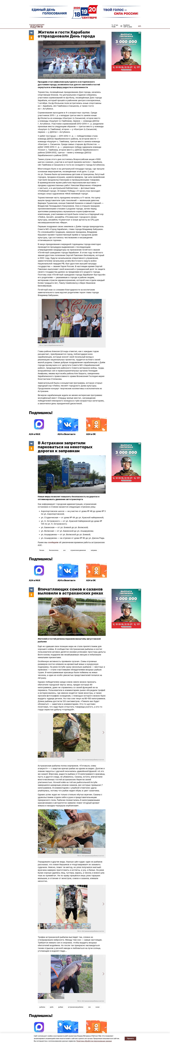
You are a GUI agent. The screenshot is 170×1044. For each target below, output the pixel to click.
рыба (51, 1007)
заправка (94, 550)
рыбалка (42, 1007)
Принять (130, 1038)
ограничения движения (78, 550)
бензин (41, 550)
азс (64, 550)
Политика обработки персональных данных (94, 1041)
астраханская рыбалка (75, 1007)
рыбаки (60, 1007)
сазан (97, 1007)
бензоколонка (53, 550)
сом (89, 1007)
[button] (103, 318)
